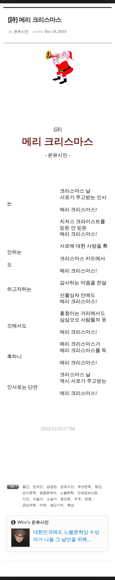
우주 (77, 499)
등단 (98, 486)
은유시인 (67, 486)
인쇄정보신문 (87, 493)
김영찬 (52, 486)
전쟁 (88, 499)
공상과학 (29, 505)
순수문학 (29, 493)
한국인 (38, 486)
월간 (25, 486)
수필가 (38, 499)
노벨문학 (67, 493)
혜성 (70, 505)
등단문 (65, 499)
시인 (25, 499)
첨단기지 (56, 505)
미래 (43, 505)
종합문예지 (48, 493)
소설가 (52, 499)
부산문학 (84, 486)
